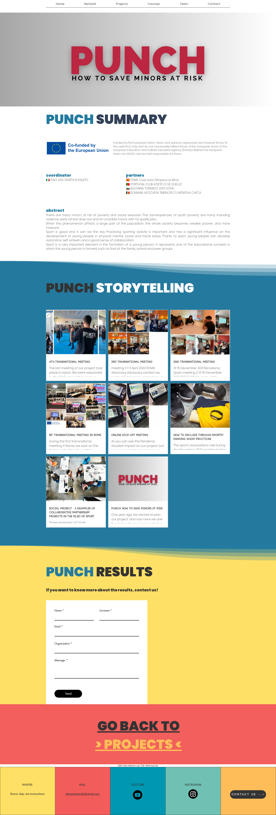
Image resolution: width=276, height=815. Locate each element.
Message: (60, 660)
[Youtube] (137, 795)
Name (58, 610)
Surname (104, 610)
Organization (62, 643)
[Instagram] (193, 794)
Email (57, 626)
